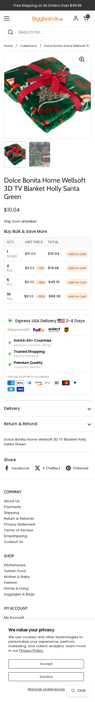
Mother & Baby (17, 576)
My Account (14, 617)
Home (8, 46)
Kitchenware (15, 565)
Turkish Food (15, 570)
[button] (85, 18)
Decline (46, 676)
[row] (47, 254)
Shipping (11, 512)
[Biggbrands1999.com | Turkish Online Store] (47, 18)
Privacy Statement (19, 524)
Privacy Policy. (31, 650)
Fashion (10, 582)
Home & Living (16, 588)
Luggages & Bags (19, 594)
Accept (46, 663)
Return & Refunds (19, 518)
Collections (28, 46)
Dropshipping (15, 535)
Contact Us (13, 541)
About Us (12, 501)
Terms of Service (18, 530)
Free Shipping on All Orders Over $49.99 (47, 5)
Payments (12, 506)
